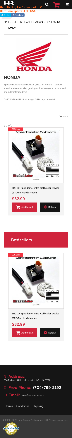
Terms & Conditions (17, 406)
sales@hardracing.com (33, 395)
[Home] (9, 3)
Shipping (38, 406)
